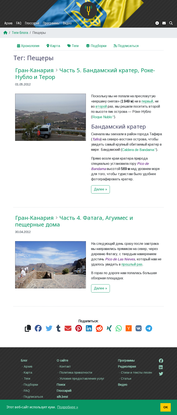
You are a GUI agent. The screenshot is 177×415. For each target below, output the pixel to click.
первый (147, 101)
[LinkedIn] (161, 367)
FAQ (18, 23)
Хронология (30, 46)
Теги (75, 46)
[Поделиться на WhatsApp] (119, 328)
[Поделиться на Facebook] (38, 328)
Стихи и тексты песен (136, 372)
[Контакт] (164, 23)
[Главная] (88, 10)
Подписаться (128, 46)
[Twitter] (161, 373)
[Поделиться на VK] (139, 328)
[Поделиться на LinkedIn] (89, 328)
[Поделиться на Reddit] (99, 328)
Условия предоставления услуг (82, 378)
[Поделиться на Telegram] (149, 328)
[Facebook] (161, 360)
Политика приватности (76, 372)
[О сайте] (157, 23)
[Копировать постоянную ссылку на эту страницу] (28, 328)
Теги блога (20, 33)
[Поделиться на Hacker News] (129, 328)
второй (101, 106)
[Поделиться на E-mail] (68, 328)
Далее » (100, 189)
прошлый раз (132, 264)
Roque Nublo (102, 117)
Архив (8, 23)
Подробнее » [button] (67, 407)
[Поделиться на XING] (109, 328)
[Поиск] (171, 23)
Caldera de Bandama (138, 150)
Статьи (126, 378)
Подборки (98, 46)
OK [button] (165, 407)
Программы (51, 23)
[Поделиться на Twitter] (49, 328)
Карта (55, 46)
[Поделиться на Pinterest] (78, 328)
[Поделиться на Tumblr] (58, 328)
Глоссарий (32, 23)
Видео (67, 23)
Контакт (65, 366)
